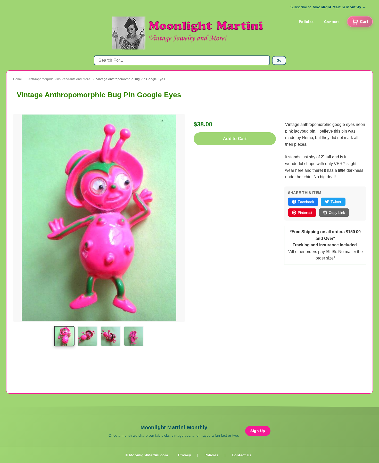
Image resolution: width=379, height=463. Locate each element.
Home (17, 79)
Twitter (336, 202)
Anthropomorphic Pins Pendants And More (59, 79)
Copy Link (337, 212)
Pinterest (305, 212)
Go (279, 60)
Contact (331, 22)
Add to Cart (234, 138)
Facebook (306, 202)
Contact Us (241, 455)
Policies (306, 22)
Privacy (184, 455)
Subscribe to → (328, 7)
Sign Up (257, 431)
